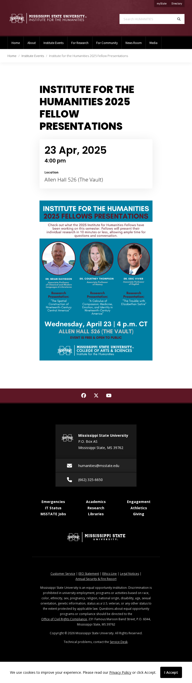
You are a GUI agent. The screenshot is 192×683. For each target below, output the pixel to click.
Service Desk (119, 642)
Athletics (138, 508)
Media (154, 43)
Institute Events (54, 43)
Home (16, 43)
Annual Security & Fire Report (96, 579)
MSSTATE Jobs (53, 514)
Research (96, 508)
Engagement (138, 501)
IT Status (53, 508)
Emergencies (53, 501)
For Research (79, 43)
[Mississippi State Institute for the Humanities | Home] (48, 18)
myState (163, 3)
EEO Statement (88, 574)
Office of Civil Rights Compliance (64, 619)
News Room (134, 43)
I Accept (171, 672)
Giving (138, 514)
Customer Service (62, 574)
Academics (96, 501)
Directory (178, 3)
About (32, 43)
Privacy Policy (120, 672)
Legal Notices (129, 574)
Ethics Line (109, 574)
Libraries (96, 514)
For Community (107, 43)
